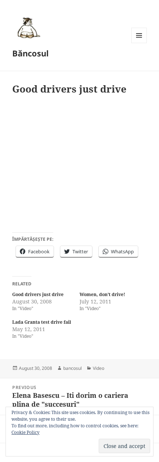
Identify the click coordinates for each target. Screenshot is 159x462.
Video (98, 368)
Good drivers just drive (38, 294)
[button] (27, 27)
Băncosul (30, 53)
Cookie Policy (25, 432)
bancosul (72, 368)
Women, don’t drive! (102, 294)
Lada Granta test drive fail (41, 322)
